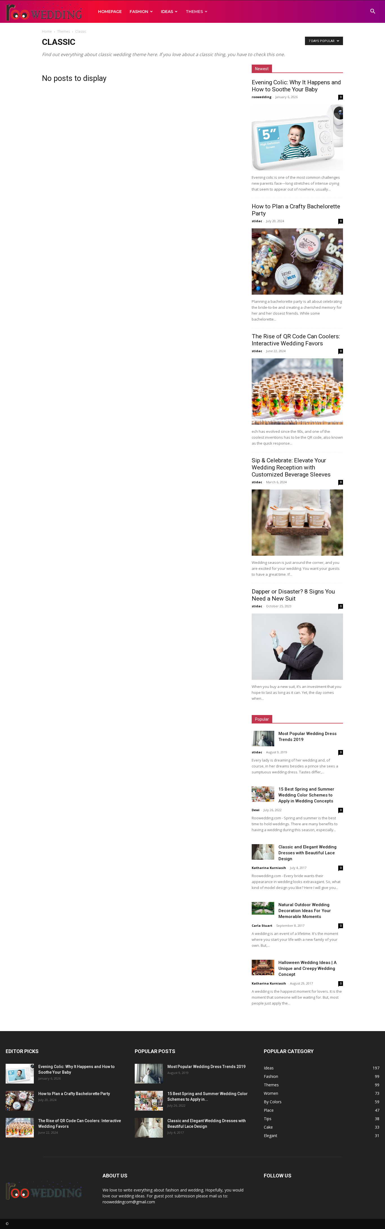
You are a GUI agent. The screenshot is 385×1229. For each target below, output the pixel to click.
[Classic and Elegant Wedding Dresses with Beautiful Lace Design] (263, 852)
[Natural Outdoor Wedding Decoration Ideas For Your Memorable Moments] (263, 908)
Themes (194, 11)
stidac (257, 221)
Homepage (110, 11)
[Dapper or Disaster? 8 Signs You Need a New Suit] (297, 647)
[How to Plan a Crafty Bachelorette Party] (297, 261)
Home (47, 31)
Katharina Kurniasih (269, 868)
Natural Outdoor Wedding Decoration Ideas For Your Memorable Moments (304, 910)
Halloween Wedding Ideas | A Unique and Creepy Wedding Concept (307, 968)
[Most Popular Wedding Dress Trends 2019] (263, 738)
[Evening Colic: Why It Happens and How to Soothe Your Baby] (297, 137)
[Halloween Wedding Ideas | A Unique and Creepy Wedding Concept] (263, 967)
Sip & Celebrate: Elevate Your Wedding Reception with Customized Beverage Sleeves (291, 467)
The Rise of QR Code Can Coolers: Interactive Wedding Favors (296, 340)
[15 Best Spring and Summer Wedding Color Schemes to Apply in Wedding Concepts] (263, 794)
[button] (372, 12)
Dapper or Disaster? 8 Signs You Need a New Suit (293, 595)
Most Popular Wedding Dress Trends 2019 (206, 1066)
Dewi (256, 810)
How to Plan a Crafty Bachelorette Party (74, 1093)
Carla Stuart (262, 925)
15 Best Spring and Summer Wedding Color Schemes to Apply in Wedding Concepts (306, 795)
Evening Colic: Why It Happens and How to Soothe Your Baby (296, 86)
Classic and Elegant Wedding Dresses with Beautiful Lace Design (307, 852)
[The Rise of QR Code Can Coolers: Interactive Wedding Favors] (297, 391)
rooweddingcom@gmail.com (129, 1201)
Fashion (139, 11)
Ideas (167, 11)
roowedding (261, 97)
